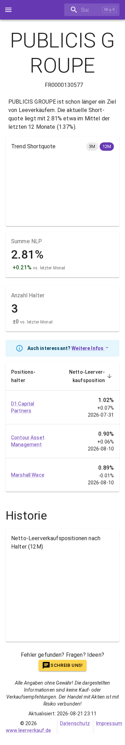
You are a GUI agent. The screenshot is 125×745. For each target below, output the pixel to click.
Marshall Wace (27, 475)
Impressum (109, 723)
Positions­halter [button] (23, 376)
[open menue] (8, 10)
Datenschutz (75, 723)
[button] (92, 146)
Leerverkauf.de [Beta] (39, 10)
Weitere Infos (88, 348)
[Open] (119, 10)
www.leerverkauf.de (28, 730)
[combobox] (81, 10)
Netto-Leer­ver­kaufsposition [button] (87, 376)
